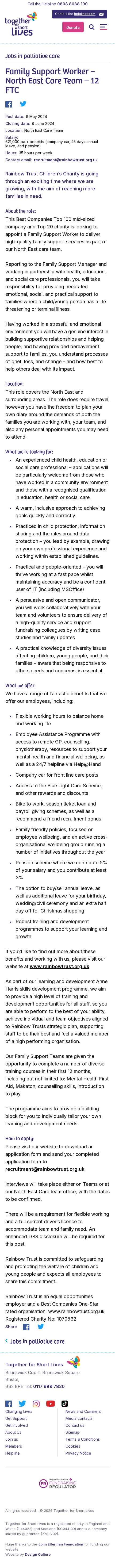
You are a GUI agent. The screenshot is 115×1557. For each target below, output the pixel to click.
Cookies (73, 1446)
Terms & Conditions (83, 1439)
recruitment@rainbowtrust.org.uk (66, 160)
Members (13, 1446)
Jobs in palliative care (32, 55)
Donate (73, 27)
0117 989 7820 (49, 1386)
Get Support (16, 1418)
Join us (11, 1439)
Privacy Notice (78, 1453)
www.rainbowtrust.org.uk (59, 966)
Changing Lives (18, 1411)
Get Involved (16, 1425)
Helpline (12, 1453)
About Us (13, 1432)
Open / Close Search (91, 27)
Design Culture (38, 1554)
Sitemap (73, 1432)
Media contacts (79, 1418)
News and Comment (83, 1411)
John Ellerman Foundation (60, 1544)
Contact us (75, 1425)
